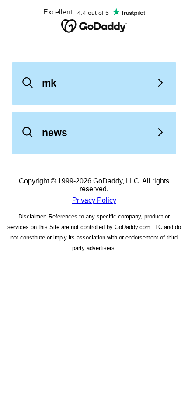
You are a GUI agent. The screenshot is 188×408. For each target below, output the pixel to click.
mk (49, 83)
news (54, 132)
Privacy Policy (94, 200)
